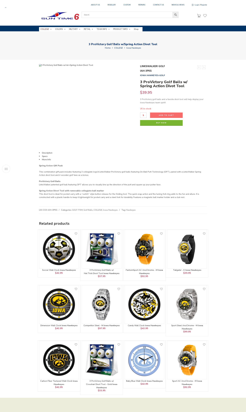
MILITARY (73, 29)
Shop (136, 29)
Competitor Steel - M (94, 325)
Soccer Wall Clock (51, 270)
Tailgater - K (179, 270)
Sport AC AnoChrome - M (184, 381)
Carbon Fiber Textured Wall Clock (56, 381)
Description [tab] (47, 152)
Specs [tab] (45, 156)
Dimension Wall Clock (51, 325)
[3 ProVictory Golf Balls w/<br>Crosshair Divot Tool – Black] (204, 67)
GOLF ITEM (77, 209)
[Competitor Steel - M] (101, 304)
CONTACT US (158, 5)
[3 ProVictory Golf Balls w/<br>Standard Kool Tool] (199, 67)
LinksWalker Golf (152, 66)
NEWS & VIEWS (178, 5)
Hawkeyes (131, 209)
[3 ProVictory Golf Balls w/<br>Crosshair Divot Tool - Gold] (101, 360)
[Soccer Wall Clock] (59, 249)
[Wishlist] (76, 233)
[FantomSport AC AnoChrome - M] (144, 249)
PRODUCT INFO (120, 29)
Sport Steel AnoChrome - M (184, 325)
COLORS (59, 29)
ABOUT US (95, 5)
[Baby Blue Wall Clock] (144, 360)
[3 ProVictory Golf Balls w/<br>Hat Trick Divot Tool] (101, 249)
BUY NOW (161, 123)
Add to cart (166, 115)
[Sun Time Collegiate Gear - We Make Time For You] (59, 16)
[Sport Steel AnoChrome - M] (187, 304)
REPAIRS (141, 5)
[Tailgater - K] (187, 249)
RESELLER (112, 5)
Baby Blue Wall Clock (136, 381)
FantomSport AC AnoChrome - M (142, 270)
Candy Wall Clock (136, 325)
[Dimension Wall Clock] (59, 304)
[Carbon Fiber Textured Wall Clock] (59, 360)
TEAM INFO (102, 29)
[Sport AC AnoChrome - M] (187, 360)
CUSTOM (127, 5)
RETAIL (87, 29)
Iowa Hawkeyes (133, 47)
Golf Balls (88, 209)
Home (108, 47)
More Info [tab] (46, 159)
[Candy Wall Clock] (144, 304)
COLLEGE (44, 29)
